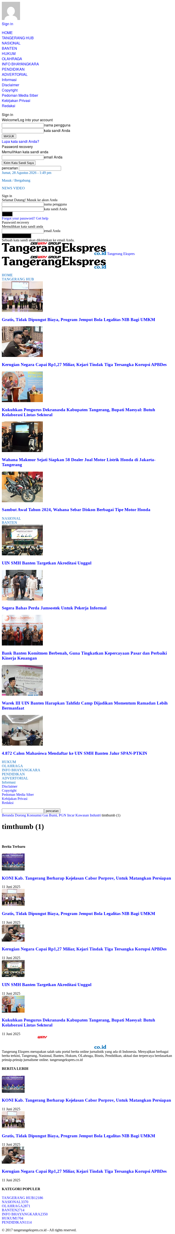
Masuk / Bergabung (16, 180)
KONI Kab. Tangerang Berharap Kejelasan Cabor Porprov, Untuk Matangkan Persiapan (86, 878)
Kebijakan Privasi (16, 100)
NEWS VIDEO (13, 188)
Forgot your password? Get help (25, 218)
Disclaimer (10, 84)
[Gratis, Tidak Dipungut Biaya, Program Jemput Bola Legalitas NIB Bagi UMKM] (22, 311)
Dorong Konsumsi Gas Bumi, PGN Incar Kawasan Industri (58, 815)
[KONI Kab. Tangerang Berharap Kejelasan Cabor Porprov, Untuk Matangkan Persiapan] (13, 869)
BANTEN (9, 48)
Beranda (8, 815)
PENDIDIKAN (13, 69)
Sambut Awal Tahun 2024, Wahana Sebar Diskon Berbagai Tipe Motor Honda (76, 509)
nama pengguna (57, 125)
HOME (7, 32)
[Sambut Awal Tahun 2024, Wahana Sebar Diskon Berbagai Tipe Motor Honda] (22, 501)
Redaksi (8, 105)
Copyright (10, 90)
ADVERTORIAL (15, 74)
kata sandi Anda (57, 130)
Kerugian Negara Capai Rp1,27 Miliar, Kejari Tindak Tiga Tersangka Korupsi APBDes (84, 364)
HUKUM (8, 53)
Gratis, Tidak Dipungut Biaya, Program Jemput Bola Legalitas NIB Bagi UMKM (78, 319)
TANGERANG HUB (18, 37)
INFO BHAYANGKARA (20, 64)
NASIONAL (11, 43)
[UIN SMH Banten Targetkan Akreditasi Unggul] (22, 554)
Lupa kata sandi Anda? (20, 141)
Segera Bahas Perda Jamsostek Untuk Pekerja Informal (54, 608)
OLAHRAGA (12, 58)
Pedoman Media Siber (20, 95)
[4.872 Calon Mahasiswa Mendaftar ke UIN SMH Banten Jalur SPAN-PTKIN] (22, 744)
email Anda (53, 157)
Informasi (9, 79)
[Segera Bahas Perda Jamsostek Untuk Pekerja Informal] (22, 599)
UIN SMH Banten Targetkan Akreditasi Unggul (46, 563)
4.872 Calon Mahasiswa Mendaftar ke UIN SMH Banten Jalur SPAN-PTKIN (74, 753)
